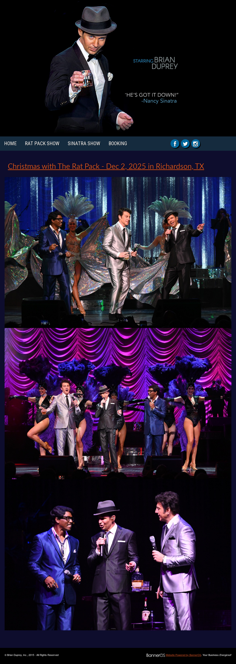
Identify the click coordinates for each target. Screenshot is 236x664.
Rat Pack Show (42, 143)
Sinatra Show (84, 143)
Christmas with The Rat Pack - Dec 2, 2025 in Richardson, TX (106, 166)
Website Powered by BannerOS (183, 655)
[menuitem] (10, 143)
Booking (118, 143)
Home (10, 143)
